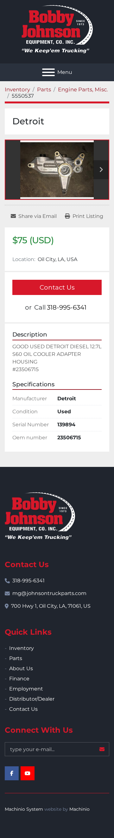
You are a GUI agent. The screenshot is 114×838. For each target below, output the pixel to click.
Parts (15, 658)
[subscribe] (102, 749)
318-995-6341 (66, 307)
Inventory (21, 648)
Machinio (79, 809)
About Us (21, 668)
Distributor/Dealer (31, 699)
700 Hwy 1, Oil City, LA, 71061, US (51, 606)
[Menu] (48, 72)
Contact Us (57, 287)
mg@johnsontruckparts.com (49, 593)
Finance (19, 679)
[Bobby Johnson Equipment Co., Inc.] (40, 516)
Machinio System (24, 809)
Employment (26, 689)
